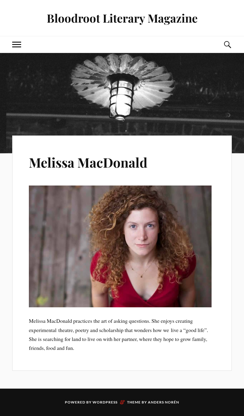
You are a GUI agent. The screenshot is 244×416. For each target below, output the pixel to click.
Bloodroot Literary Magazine (122, 18)
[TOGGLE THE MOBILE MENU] (16, 44)
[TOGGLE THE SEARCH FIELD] (227, 44)
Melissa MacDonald (88, 162)
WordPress (105, 402)
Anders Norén (163, 402)
